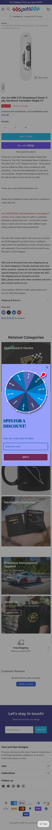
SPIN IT (25, 457)
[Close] (47, 367)
